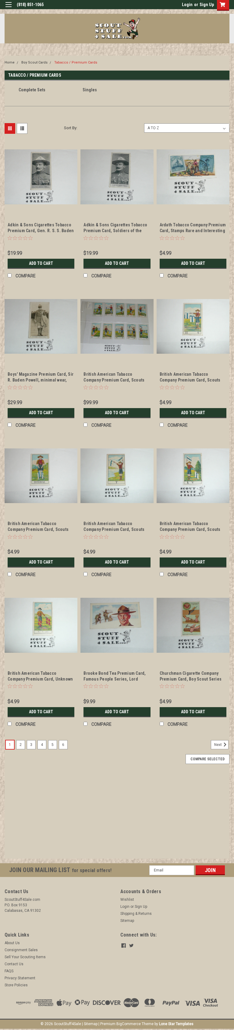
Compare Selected (207, 759)
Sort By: (70, 128)
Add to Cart (41, 263)
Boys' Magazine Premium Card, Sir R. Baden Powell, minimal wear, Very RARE (40, 380)
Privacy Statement (20, 978)
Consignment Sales (21, 950)
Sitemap (127, 921)
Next (218, 745)
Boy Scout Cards (34, 62)
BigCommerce (128, 1024)
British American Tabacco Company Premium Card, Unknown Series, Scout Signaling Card (40, 679)
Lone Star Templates (176, 1024)
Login (187, 4)
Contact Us (14, 964)
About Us (12, 943)
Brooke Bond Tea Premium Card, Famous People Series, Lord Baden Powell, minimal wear (114, 679)
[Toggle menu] (8, 8)
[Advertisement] (117, 816)
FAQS (9, 971)
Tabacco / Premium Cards (75, 62)
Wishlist (127, 899)
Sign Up (207, 4)
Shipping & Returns (136, 913)
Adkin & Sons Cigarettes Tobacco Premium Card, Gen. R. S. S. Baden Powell (41, 230)
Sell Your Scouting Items (25, 957)
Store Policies (16, 985)
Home (10, 62)
